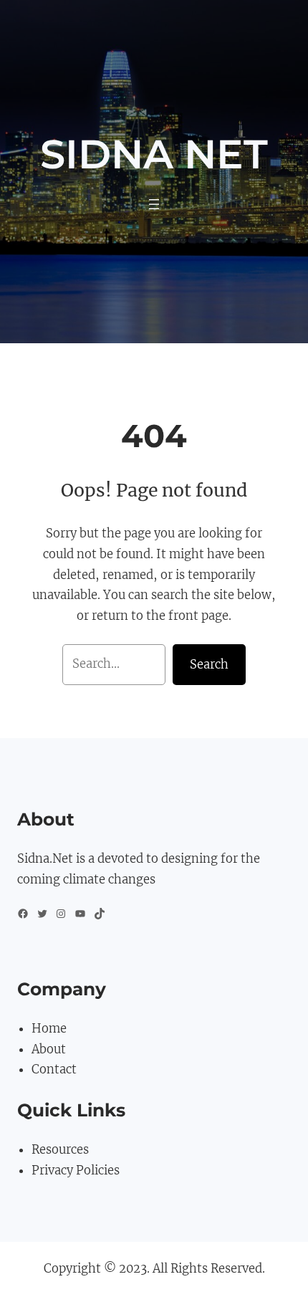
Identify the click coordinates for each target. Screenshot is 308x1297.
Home (49, 1028)
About (49, 1049)
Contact (54, 1069)
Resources (60, 1149)
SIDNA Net (154, 154)
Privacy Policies (76, 1170)
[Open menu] (154, 204)
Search (209, 664)
